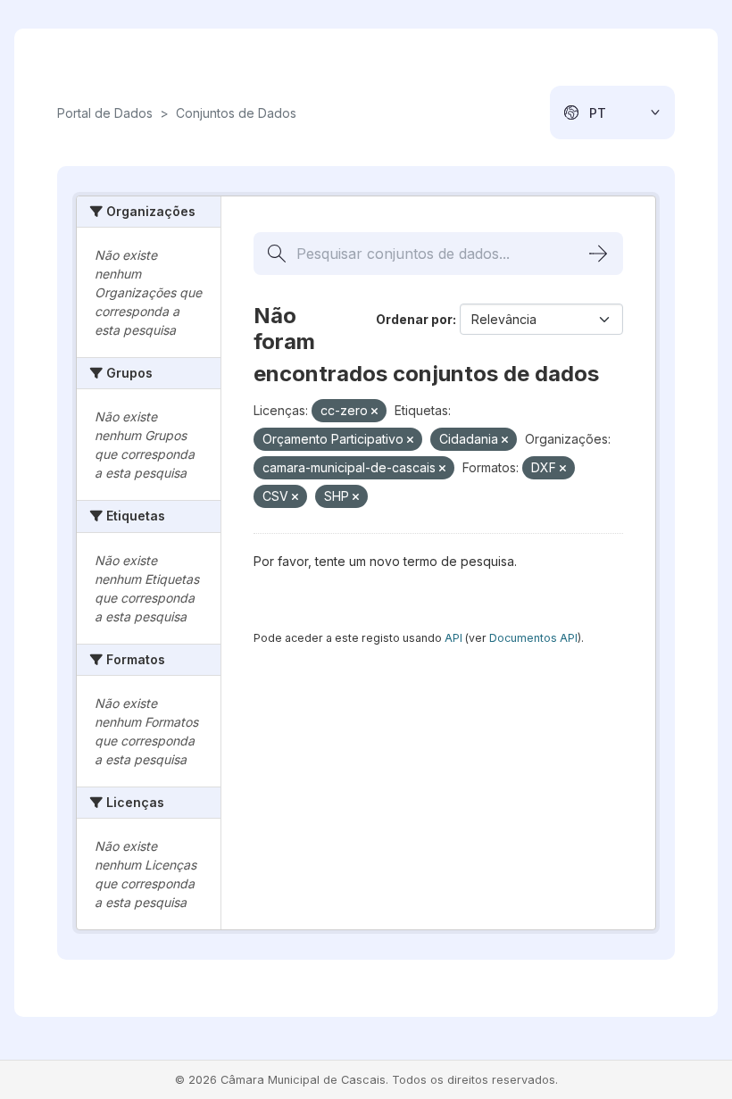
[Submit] (598, 253)
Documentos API (533, 638)
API (453, 638)
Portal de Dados (105, 113)
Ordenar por (414, 319)
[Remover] (374, 411)
